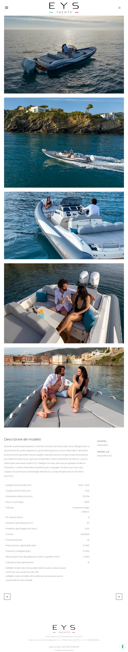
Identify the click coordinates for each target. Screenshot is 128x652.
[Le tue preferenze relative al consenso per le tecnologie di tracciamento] (123, 646)
